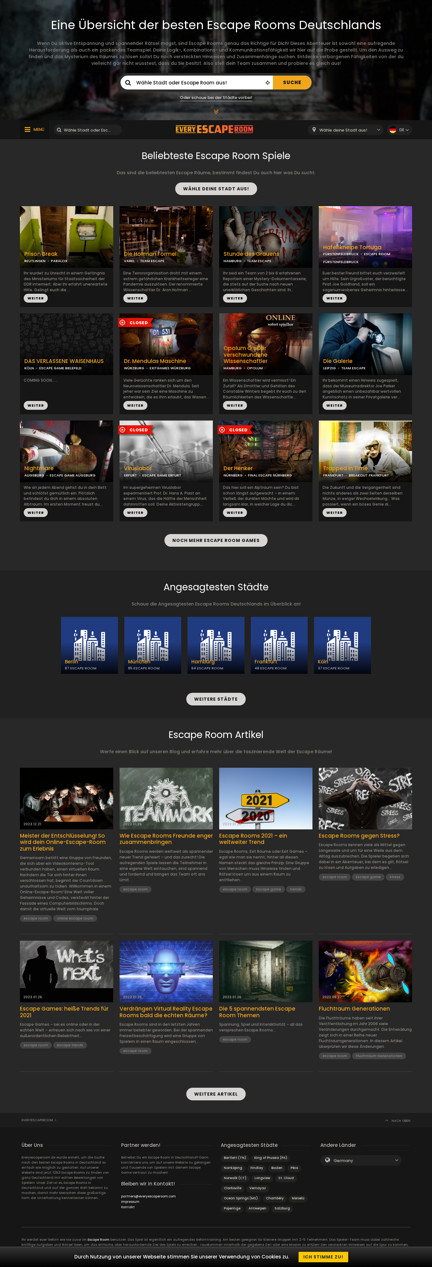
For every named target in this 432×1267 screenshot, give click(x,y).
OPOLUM (255, 368)
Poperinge (232, 1208)
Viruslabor (138, 468)
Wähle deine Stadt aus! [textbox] (343, 130)
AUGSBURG (34, 475)
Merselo (298, 1198)
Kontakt (128, 1207)
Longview (262, 1178)
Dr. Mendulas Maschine (155, 361)
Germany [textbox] (343, 1160)
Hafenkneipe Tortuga (352, 247)
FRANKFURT (333, 475)
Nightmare (39, 468)
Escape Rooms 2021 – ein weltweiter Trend (253, 839)
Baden (276, 1168)
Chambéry (275, 1198)
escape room (36, 918)
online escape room (75, 918)
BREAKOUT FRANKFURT (369, 475)
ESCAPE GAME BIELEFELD (60, 368)
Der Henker (238, 468)
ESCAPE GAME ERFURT (161, 475)
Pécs (294, 1168)
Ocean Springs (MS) (241, 1198)
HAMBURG (233, 260)
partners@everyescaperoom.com (148, 1196)
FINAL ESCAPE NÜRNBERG (270, 475)
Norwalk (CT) (235, 1178)
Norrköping (233, 1168)
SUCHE (292, 82)
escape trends (70, 1045)
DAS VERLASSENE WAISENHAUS (64, 361)
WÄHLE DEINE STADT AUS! (216, 189)
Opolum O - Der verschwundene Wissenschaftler (246, 355)
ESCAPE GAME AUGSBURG (73, 475)
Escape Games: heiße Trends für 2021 (64, 1012)
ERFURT (130, 475)
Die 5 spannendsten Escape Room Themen (257, 1012)
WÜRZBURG (134, 368)
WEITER (36, 298)
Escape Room (98, 1239)
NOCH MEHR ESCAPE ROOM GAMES (216, 540)
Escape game (268, 889)
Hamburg (203, 662)
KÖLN (29, 368)
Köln (323, 662)
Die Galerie (338, 361)
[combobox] (346, 130)
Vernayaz (258, 1188)
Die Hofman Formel (150, 254)
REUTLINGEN (35, 260)
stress (395, 876)
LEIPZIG (329, 368)
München (139, 662)
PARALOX (59, 260)
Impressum (130, 1201)
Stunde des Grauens (251, 254)
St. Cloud (286, 1178)
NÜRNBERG (233, 475)
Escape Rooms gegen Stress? (359, 836)
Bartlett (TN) (235, 1157)
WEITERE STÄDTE (216, 699)
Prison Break (41, 254)
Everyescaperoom (37, 1120)
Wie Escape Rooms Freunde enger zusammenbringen (166, 839)
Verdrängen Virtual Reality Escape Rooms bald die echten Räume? (166, 1012)
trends (296, 889)
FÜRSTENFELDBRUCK (341, 253)
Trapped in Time (345, 468)
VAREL (129, 260)
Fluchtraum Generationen (354, 1009)
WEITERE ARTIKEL (216, 1094)
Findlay (256, 1168)
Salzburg (282, 1208)
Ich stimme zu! (323, 1257)
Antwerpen (257, 1208)
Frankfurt (266, 662)
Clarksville (232, 1188)
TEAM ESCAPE (152, 260)
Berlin (71, 662)
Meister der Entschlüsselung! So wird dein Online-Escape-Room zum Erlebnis (63, 842)
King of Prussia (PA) (270, 1157)
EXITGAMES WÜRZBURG (170, 368)
